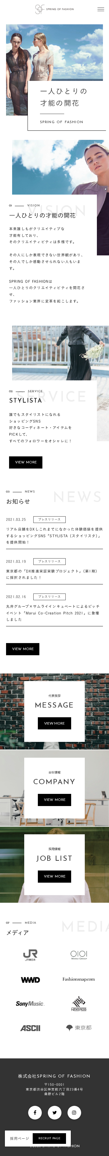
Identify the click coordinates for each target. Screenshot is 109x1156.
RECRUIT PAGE (49, 1138)
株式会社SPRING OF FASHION (54, 1076)
